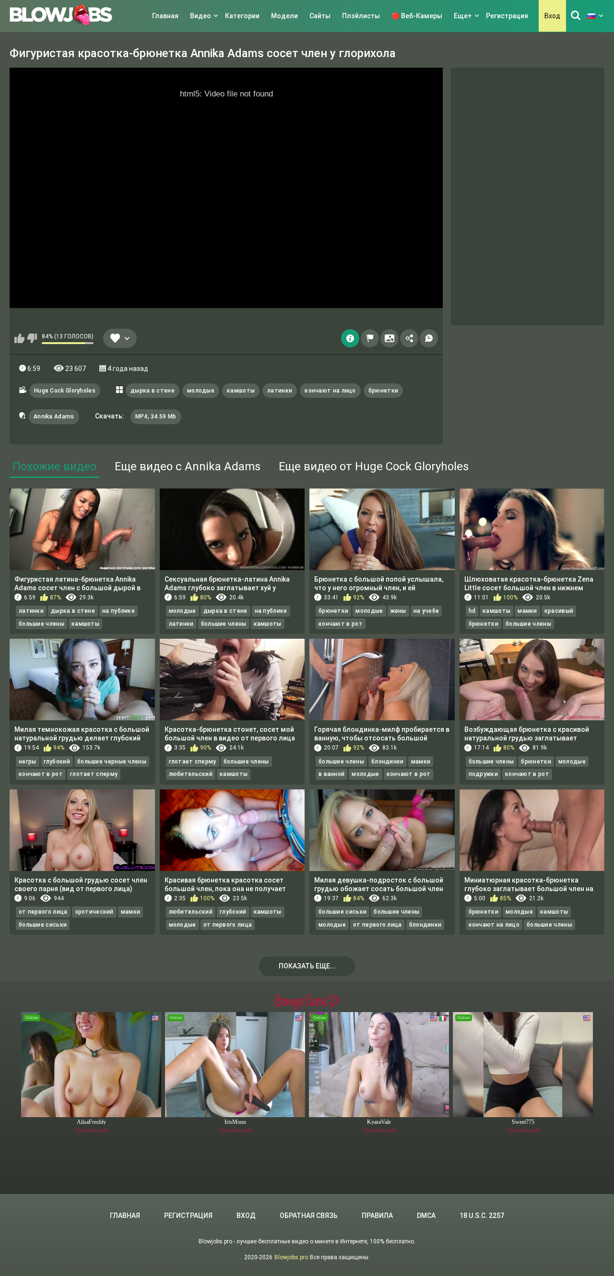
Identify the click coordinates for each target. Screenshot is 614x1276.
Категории (242, 16)
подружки (483, 774)
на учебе (426, 611)
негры (27, 761)
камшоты (241, 390)
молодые (200, 390)
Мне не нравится (32, 338)
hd (472, 611)
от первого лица (43, 911)
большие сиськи (43, 924)
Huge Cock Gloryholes (64, 390)
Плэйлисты (361, 16)
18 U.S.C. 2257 (482, 1215)
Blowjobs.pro (291, 1257)
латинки (279, 390)
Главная (165, 16)
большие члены (41, 623)
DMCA (426, 1215)
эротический (94, 911)
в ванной (331, 774)
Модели (284, 16)
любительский (191, 774)
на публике (118, 611)
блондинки (387, 761)
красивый (558, 611)
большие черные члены (111, 761)
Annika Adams (54, 416)
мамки (527, 611)
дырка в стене (152, 390)
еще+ (463, 16)
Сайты (320, 16)
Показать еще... (307, 966)
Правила (377, 1215)
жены (398, 611)
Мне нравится (19, 338)
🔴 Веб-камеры (416, 16)
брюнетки (383, 390)
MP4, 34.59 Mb (156, 416)
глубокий (57, 761)
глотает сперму (94, 774)
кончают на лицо (330, 390)
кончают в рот (341, 623)
